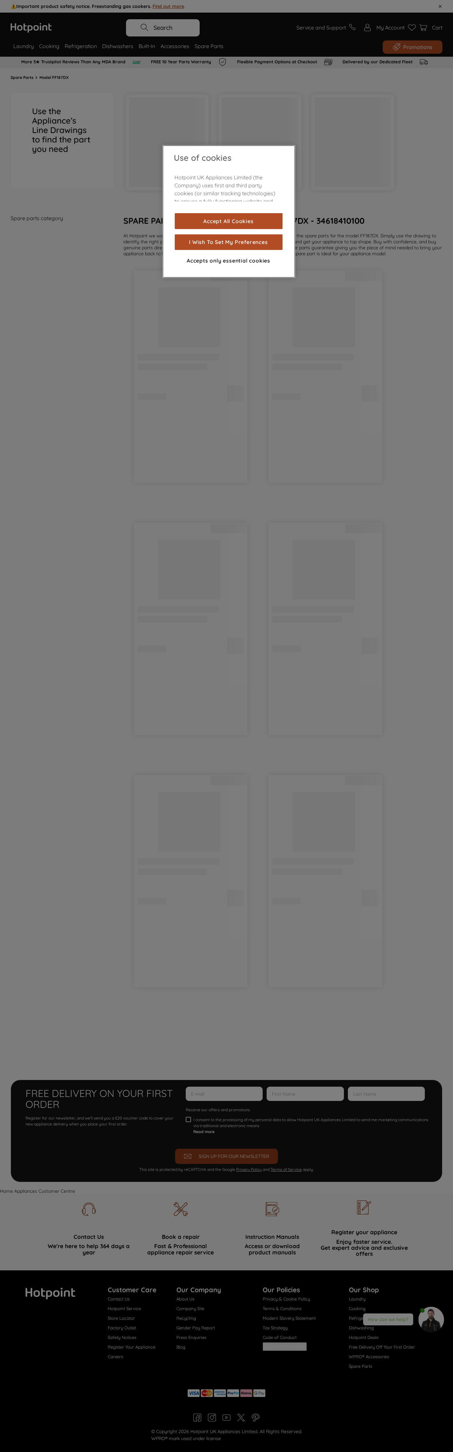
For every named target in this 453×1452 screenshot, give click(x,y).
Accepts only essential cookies (228, 260)
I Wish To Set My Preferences (228, 242)
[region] (228, 211)
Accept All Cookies (228, 221)
